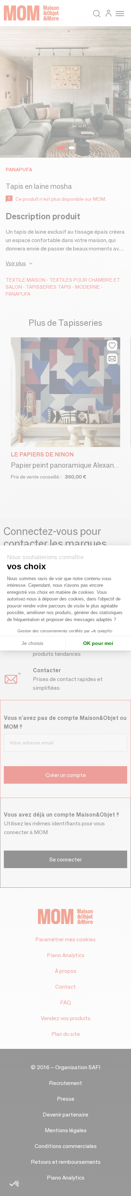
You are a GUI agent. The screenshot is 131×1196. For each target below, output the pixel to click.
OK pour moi (98, 643)
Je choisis (32, 643)
